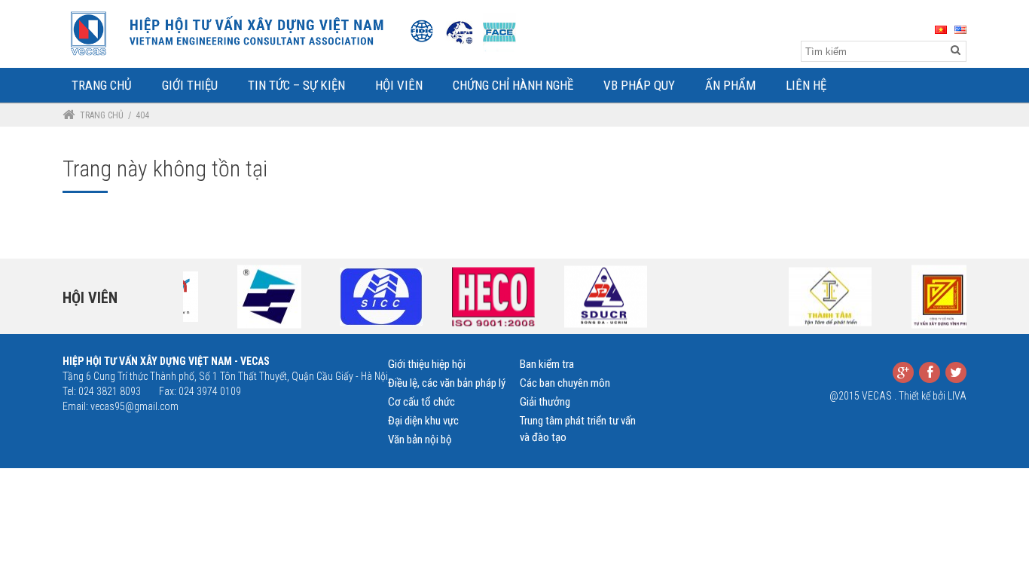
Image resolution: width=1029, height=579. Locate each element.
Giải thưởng (545, 402)
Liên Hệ (806, 85)
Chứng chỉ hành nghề (513, 85)
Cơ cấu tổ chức (421, 402)
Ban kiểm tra (547, 364)
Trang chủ (102, 115)
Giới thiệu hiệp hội (427, 364)
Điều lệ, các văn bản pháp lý (446, 383)
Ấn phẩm (730, 85)
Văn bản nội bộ (420, 439)
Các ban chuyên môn (565, 383)
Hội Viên (399, 85)
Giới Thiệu (190, 85)
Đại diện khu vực (423, 420)
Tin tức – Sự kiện (296, 85)
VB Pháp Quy (639, 85)
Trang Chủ (102, 85)
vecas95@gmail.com (134, 406)
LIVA (957, 396)
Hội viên (90, 298)
